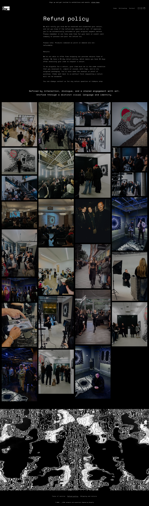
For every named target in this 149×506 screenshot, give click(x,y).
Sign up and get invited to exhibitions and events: (74, 2)
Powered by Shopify (88, 502)
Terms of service (58, 496)
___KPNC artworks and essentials (71, 502)
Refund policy (72, 496)
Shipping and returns (88, 496)
